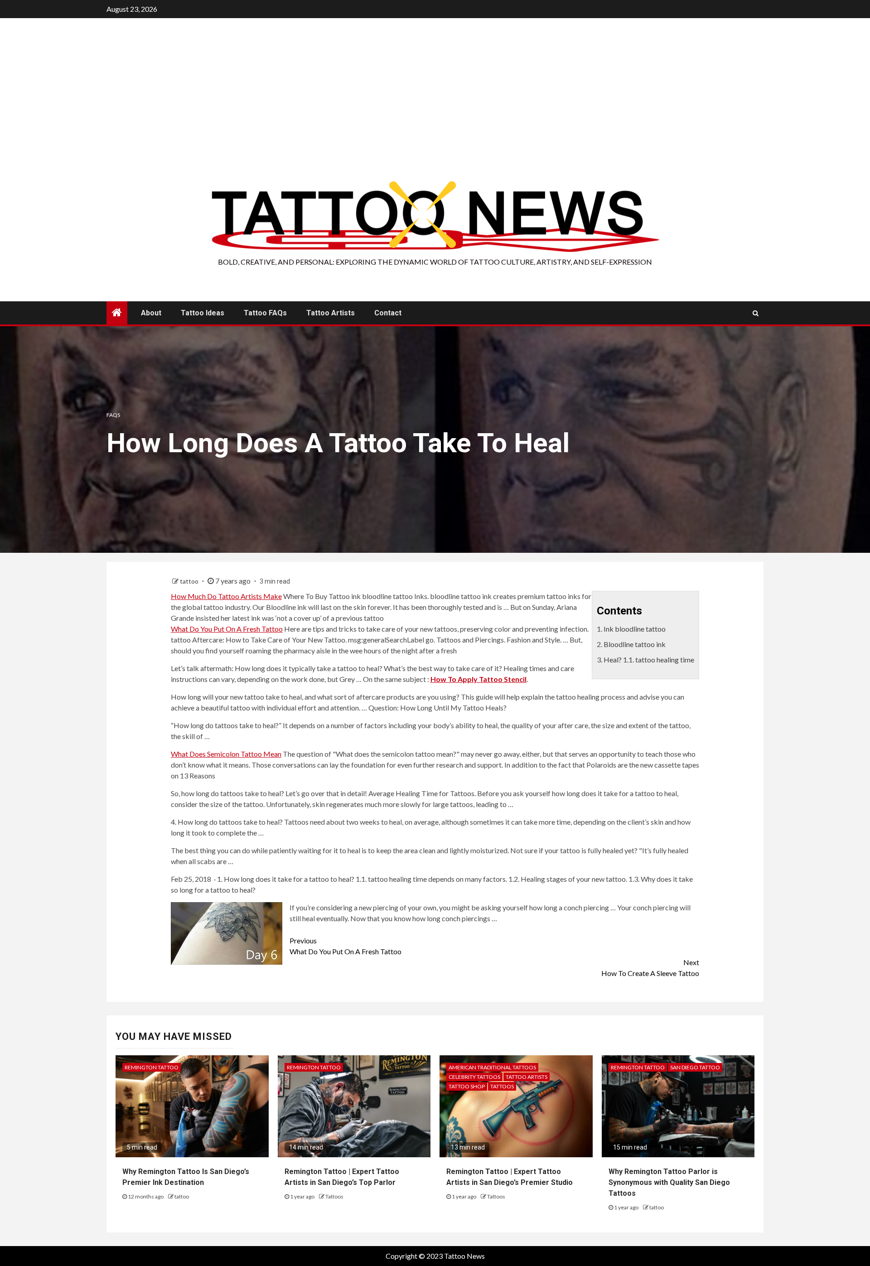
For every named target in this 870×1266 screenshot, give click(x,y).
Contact (387, 313)
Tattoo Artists (330, 313)
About (151, 313)
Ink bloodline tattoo (635, 628)
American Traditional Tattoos (492, 1067)
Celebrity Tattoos (474, 1076)
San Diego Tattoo (695, 1067)
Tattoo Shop (467, 1086)
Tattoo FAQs (265, 313)
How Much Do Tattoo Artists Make (226, 596)
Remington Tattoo (152, 1067)
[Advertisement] (435, 111)
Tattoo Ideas (202, 313)
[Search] (755, 313)
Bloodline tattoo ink (635, 644)
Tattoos (334, 1196)
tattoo (190, 581)
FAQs (113, 414)
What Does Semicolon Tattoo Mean (226, 753)
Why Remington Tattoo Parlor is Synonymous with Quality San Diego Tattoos (669, 1182)
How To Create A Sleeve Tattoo (650, 967)
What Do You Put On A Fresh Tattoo (227, 628)
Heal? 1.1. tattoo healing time (649, 659)
